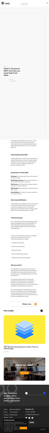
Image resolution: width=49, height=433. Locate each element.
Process (6, 415)
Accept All (23, 428)
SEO (11, 417)
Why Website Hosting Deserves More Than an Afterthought (21, 348)
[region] (15, 424)
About (5, 412)
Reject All (15, 428)
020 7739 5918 (30, 412)
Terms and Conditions (8, 430)
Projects (6, 417)
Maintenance (14, 415)
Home (5, 409)
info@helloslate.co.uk (24, 4)
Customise (8, 428)
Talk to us (24, 373)
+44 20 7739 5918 (24, 3)
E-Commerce (14, 412)
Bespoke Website (15, 409)
